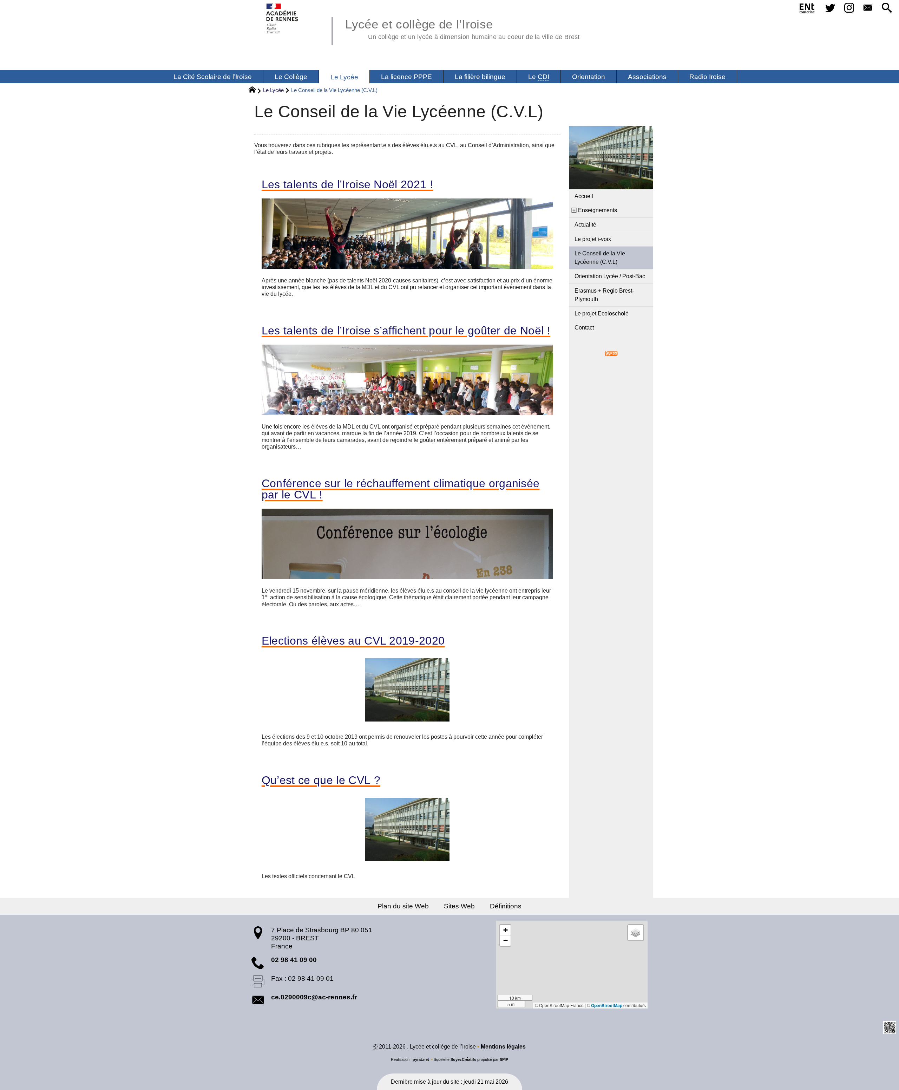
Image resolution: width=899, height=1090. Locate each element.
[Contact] (868, 8)
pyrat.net (421, 1059)
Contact (584, 328)
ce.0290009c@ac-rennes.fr (314, 997)
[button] (886, 8)
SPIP (504, 1059)
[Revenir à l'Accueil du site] (255, 90)
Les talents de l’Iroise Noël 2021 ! (347, 184)
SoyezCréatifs (463, 1059)
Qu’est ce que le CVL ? (321, 780)
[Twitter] (830, 8)
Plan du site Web (403, 906)
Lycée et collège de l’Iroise (462, 28)
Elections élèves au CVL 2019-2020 (353, 640)
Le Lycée (273, 90)
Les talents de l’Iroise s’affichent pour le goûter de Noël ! (406, 330)
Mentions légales (503, 1047)
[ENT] (807, 9)
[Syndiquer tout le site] (611, 353)
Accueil (584, 196)
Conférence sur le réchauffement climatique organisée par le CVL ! (401, 489)
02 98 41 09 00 (294, 960)
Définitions (505, 906)
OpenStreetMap (606, 1005)
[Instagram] (849, 8)
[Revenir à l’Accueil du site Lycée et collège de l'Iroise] (282, 18)
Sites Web (459, 906)
